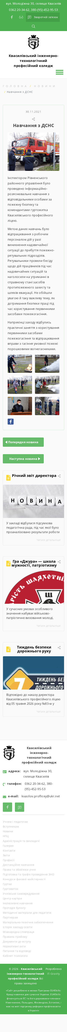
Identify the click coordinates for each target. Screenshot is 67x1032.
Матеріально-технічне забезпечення (28, 922)
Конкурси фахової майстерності (24, 879)
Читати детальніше (49, 540)
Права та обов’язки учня (19, 869)
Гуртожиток (10, 889)
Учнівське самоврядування (21, 893)
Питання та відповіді (17, 951)
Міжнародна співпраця (18, 932)
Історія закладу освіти (18, 927)
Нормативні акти (14, 946)
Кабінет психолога (15, 955)
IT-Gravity (53, 973)
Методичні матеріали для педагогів (27, 912)
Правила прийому (15, 936)
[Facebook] (11, 422)
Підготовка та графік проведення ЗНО (28, 874)
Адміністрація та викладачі (21, 841)
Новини (45, 86)
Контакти (9, 850)
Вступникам (11, 826)
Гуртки (7, 884)
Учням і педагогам (15, 821)
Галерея (8, 845)
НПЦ (6, 836)
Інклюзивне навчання (18, 903)
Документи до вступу (17, 941)
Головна (15, 86)
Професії (9, 860)
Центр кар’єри (12, 898)
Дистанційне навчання (18, 865)
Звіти (6, 855)
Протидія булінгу (14, 908)
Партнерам (10, 917)
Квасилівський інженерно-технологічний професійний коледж (33, 60)
